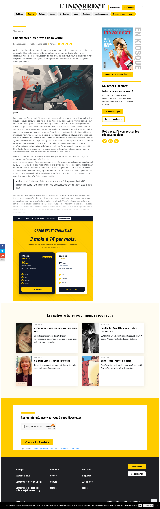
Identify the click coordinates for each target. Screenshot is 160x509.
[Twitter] (104, 141)
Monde (52, 14)
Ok (140, 505)
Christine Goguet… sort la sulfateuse (52, 360)
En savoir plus (148, 505)
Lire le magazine (101, 14)
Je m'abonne (37, 289)
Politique (19, 14)
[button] (143, 6)
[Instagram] (116, 141)
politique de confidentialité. (70, 448)
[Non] (157, 505)
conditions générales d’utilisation (44, 448)
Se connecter (64, 218)
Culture (42, 14)
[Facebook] (110, 141)
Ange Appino (22, 44)
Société (31, 14)
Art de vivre (64, 14)
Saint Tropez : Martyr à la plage (116, 360)
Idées (76, 14)
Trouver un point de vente (123, 14)
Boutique (86, 14)
